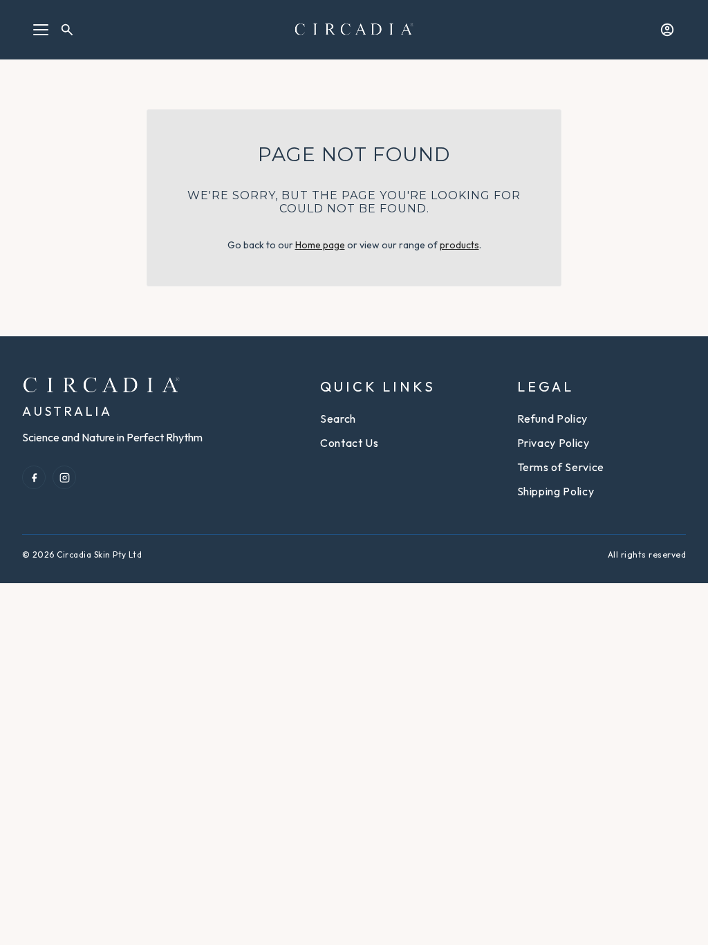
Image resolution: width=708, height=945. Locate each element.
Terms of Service (560, 467)
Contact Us (349, 443)
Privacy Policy (553, 443)
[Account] (667, 29)
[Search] (67, 29)
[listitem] (34, 477)
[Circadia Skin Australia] (354, 29)
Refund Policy (552, 418)
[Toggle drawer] (40, 29)
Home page (320, 245)
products (459, 245)
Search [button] (338, 418)
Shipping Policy (556, 491)
